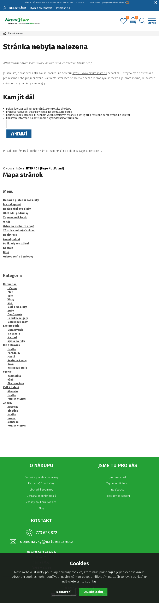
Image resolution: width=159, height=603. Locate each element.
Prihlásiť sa (63, 8)
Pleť (10, 292)
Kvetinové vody (16, 360)
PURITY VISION (16, 399)
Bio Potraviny (11, 345)
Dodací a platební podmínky (41, 477)
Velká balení (11, 387)
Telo (10, 295)
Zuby (10, 310)
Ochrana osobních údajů (41, 495)
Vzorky (7, 371)
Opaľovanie (14, 314)
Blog (41, 508)
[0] (123, 21)
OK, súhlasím (93, 592)
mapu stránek (24, 114)
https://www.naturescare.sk (89, 73)
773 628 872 (46, 532)
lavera (11, 418)
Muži (10, 303)
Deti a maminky (17, 307)
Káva (10, 364)
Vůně (10, 379)
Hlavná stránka (15, 33)
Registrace (117, 489)
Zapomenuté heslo (117, 483)
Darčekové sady (17, 321)
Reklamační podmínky (41, 483)
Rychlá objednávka (41, 8)
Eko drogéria (11, 325)
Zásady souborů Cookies (41, 502)
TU (127, 2)
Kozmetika (10, 284)
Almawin (12, 391)
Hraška (11, 349)
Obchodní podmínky (41, 489)
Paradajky (13, 353)
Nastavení (63, 592)
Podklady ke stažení (118, 495)
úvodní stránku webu (32, 111)
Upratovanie (15, 330)
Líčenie (12, 288)
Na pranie (13, 333)
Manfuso (13, 422)
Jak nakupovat (118, 477)
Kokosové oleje (17, 367)
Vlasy (10, 299)
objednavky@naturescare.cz (84, 151)
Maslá (11, 356)
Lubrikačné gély (17, 318)
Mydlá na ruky (16, 341)
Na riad (12, 337)
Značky (7, 402)
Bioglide (12, 410)
